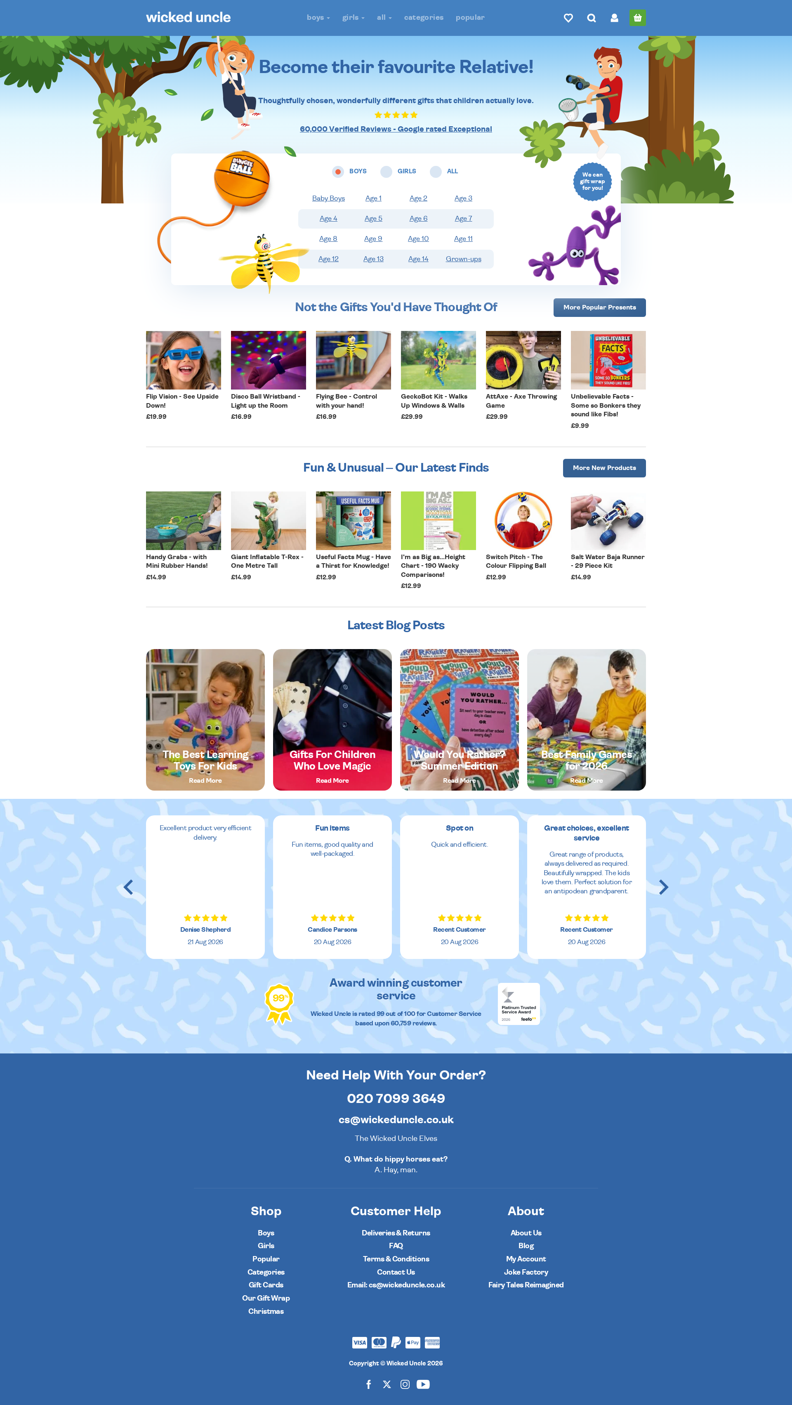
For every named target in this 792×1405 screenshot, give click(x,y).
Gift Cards (266, 1285)
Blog (526, 1246)
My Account (526, 1259)
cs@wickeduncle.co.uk (396, 1120)
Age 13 (373, 259)
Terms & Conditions (396, 1259)
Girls (351, 17)
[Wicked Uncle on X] (387, 1384)
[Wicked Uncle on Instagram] (405, 1384)
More (599, 307)
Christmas (265, 1311)
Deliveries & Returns (396, 1233)
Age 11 (463, 239)
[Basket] (637, 17)
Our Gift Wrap (266, 1298)
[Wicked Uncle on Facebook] (369, 1384)
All (382, 17)
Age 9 (373, 239)
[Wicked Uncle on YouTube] (423, 1384)
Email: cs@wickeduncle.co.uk (396, 1285)
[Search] (591, 17)
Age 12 (328, 259)
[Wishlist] (568, 17)
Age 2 (418, 198)
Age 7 (463, 218)
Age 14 (418, 259)
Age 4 (328, 218)
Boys (316, 17)
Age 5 (373, 218)
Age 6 (419, 218)
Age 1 (373, 198)
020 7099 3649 (396, 1098)
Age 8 (328, 239)
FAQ (396, 1246)
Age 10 (418, 239)
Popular (470, 17)
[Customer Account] (614, 17)
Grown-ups (463, 259)
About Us (526, 1233)
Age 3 (463, 198)
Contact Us (396, 1272)
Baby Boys (328, 198)
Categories (424, 17)
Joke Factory (526, 1272)
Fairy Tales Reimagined (526, 1285)
